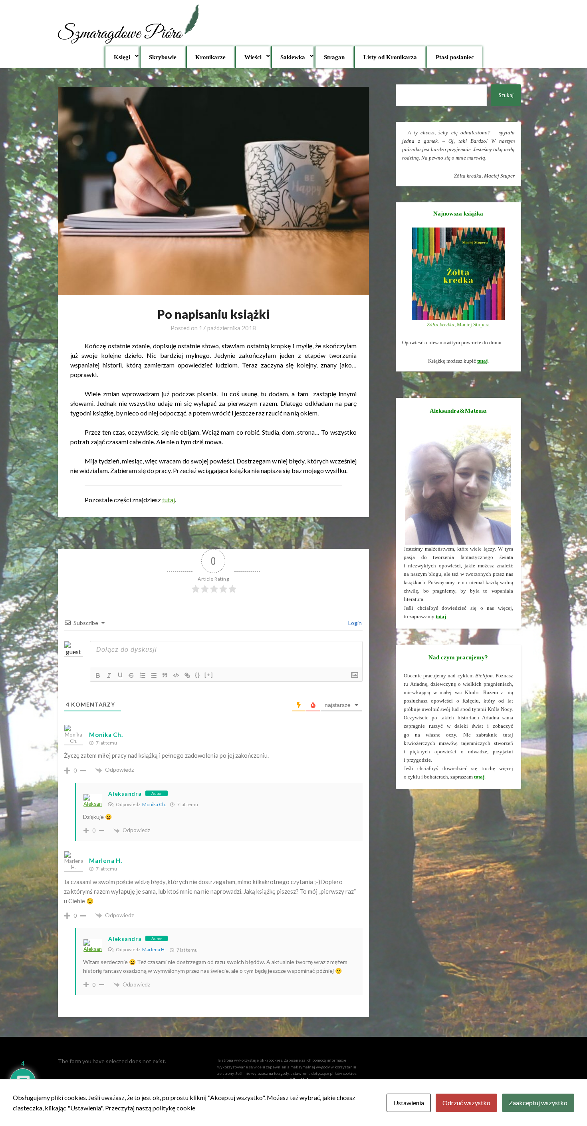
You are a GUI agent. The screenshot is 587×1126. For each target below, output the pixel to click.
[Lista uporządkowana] (142, 675)
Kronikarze (210, 57)
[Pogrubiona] (97, 675)
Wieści (253, 57)
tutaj (168, 499)
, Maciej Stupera (458, 324)
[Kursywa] (109, 675)
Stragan (334, 57)
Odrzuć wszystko (466, 1102)
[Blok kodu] (176, 675)
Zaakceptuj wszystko (538, 1102)
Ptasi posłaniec (455, 57)
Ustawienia (408, 1102)
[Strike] (131, 675)
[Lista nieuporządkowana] (153, 675)
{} (197, 675)
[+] (208, 675)
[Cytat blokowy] (165, 675)
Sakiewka (292, 57)
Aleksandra (124, 793)
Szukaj (506, 95)
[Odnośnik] (187, 675)
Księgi (122, 57)
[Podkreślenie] (120, 675)
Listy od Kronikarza (390, 57)
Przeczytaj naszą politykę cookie (150, 1108)
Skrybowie (162, 57)
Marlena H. (154, 949)
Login (354, 622)
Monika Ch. (106, 734)
